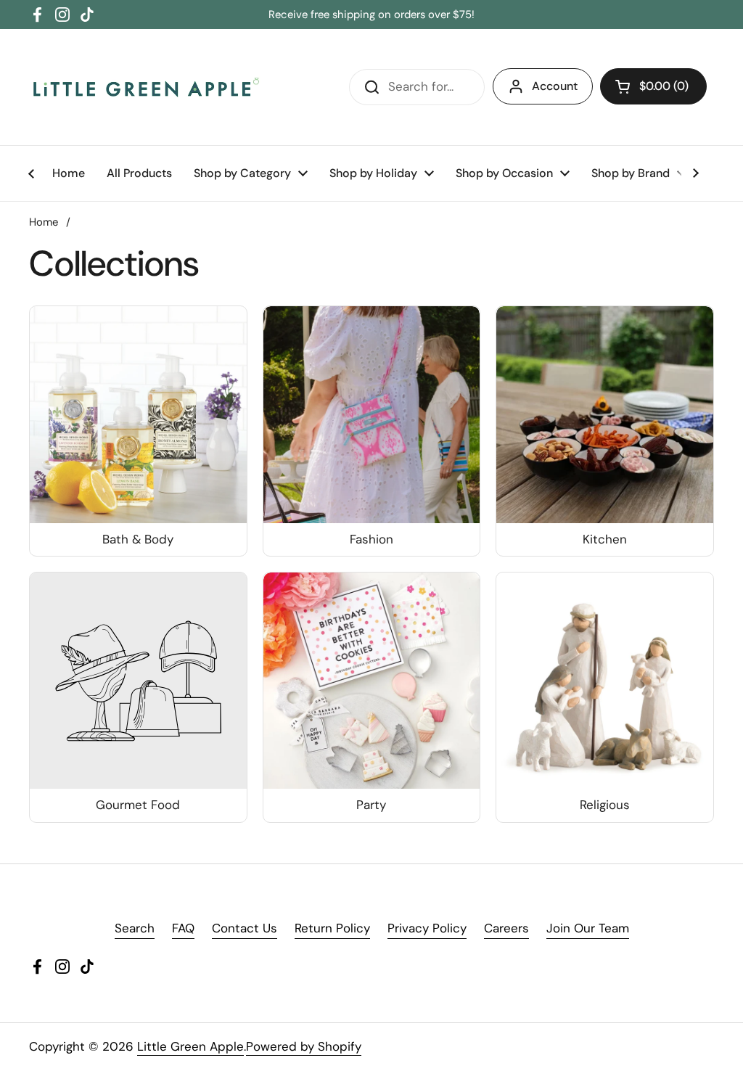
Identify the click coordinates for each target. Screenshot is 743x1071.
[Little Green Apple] (145, 87)
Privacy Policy (427, 928)
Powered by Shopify (303, 1046)
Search (135, 928)
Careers (506, 928)
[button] (653, 86)
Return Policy (332, 928)
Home (43, 222)
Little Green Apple (190, 1046)
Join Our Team (587, 928)
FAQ (183, 928)
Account (555, 86)
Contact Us (244, 928)
